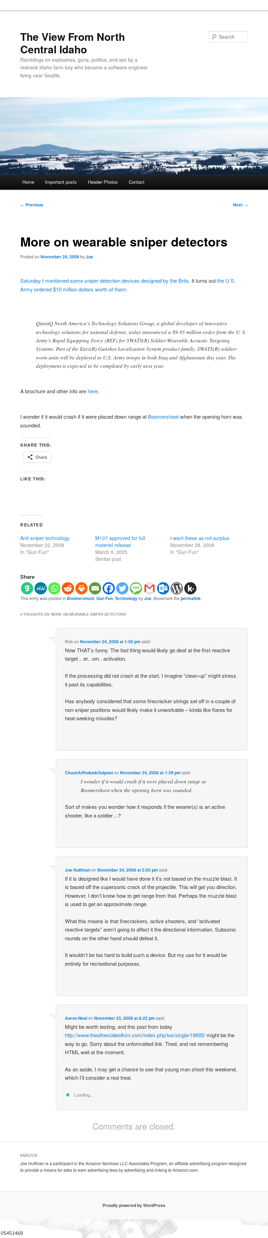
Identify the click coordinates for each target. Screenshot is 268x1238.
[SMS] (136, 588)
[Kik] (190, 588)
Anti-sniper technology (44, 537)
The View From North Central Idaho (72, 42)
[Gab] (27, 588)
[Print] (81, 588)
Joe (89, 256)
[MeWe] (41, 588)
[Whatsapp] (54, 588)
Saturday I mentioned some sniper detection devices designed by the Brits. (105, 280)
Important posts (61, 182)
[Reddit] (68, 588)
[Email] (95, 588)
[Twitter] (122, 588)
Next (240, 205)
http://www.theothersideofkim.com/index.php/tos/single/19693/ (135, 1035)
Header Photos (103, 182)
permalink (191, 598)
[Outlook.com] (163, 588)
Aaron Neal (76, 1018)
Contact (136, 182)
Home (28, 182)
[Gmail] (149, 588)
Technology (126, 598)
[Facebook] (109, 588)
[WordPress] (177, 588)
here (93, 391)
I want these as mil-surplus (199, 537)
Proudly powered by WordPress (134, 1205)
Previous (31, 205)
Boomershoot (163, 416)
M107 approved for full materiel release (120, 541)
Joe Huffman (77, 870)
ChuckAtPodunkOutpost (89, 772)
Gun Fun (104, 598)
